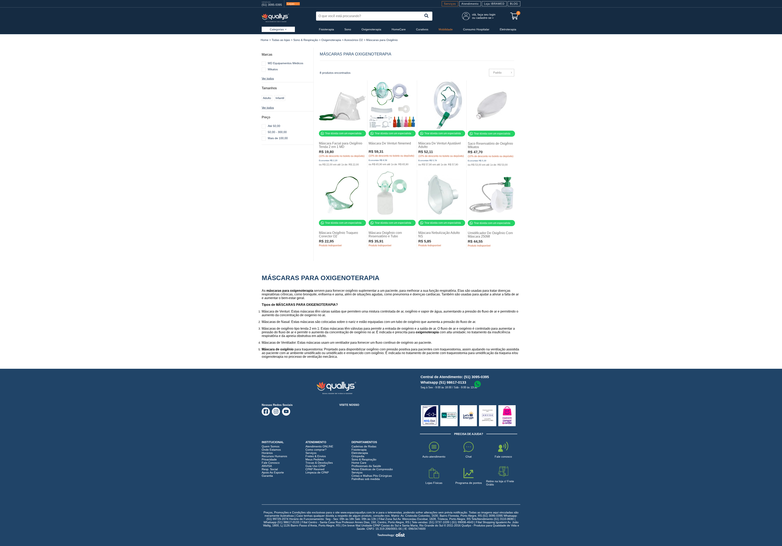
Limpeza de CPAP (317, 472)
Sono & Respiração (305, 40)
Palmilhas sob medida (365, 479)
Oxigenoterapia (371, 29)
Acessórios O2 (353, 40)
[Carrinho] (514, 16)
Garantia (267, 475)
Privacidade (269, 459)
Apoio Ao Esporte (273, 472)
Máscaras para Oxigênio (382, 40)
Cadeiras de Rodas (363, 446)
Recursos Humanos (274, 456)
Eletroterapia (508, 29)
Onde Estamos (271, 449)
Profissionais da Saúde (366, 466)
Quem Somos (270, 446)
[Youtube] (286, 411)
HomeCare (399, 29)
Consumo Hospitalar (476, 29)
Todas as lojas (281, 40)
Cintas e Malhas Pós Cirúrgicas (371, 475)
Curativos (422, 29)
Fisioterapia (326, 29)
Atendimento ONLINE (319, 446)
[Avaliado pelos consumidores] (429, 415)
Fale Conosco (271, 462)
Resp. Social (270, 469)
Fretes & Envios (315, 456)
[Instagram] (276, 411)
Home (264, 40)
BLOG (514, 3)
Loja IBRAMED (494, 3)
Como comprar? (315, 449)
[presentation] (426, 16)
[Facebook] (265, 411)
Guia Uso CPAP (315, 466)
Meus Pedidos (314, 459)
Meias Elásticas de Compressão (372, 469)
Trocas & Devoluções (319, 462)
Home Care (358, 462)
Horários (267, 453)
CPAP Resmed (314, 469)
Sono (347, 29)
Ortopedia (357, 456)
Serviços (450, 3)
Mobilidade (446, 29)
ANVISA (267, 466)
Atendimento (470, 3)
